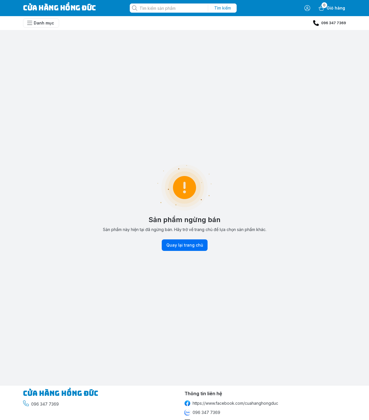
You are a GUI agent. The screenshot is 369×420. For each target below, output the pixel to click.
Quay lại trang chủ (184, 245)
